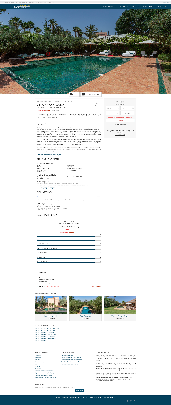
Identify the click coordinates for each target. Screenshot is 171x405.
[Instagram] (128, 401)
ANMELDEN (79, 390)
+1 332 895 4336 (120, 135)
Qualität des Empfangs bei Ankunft (47, 248)
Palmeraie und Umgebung (55, 101)
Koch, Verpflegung (42, 261)
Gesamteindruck (41, 235)
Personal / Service (42, 257)
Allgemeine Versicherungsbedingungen (45, 373)
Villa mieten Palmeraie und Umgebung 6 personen (48, 328)
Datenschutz (38, 368)
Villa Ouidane (85, 316)
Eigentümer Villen (75, 397)
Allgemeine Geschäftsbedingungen (44, 370)
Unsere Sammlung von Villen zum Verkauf (46, 377)
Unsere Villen (44, 101)
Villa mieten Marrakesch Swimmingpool (45, 334)
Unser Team (38, 357)
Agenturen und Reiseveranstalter (43, 375)
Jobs (36, 364)
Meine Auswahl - (149, 6)
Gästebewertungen (40, 362)
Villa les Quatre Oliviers (120, 316)
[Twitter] (134, 401)
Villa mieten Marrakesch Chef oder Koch (45, 338)
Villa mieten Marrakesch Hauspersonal (45, 336)
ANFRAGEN (120, 120)
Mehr (52, 2)
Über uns (37, 359)
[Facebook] (124, 401)
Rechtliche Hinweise (109, 397)
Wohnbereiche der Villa (44, 244)
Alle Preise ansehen (119, 124)
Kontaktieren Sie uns (134, 6)
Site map (85, 397)
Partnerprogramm (95, 397)
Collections (38, 355)
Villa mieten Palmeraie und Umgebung (45, 330)
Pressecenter (38, 366)
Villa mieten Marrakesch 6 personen (44, 332)
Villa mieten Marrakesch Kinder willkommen (72, 362)
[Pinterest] (131, 401)
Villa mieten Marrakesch (41, 340)
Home (38, 101)
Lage (38, 239)
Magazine (122, 6)
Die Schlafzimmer (42, 252)
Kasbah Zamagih (50, 316)
